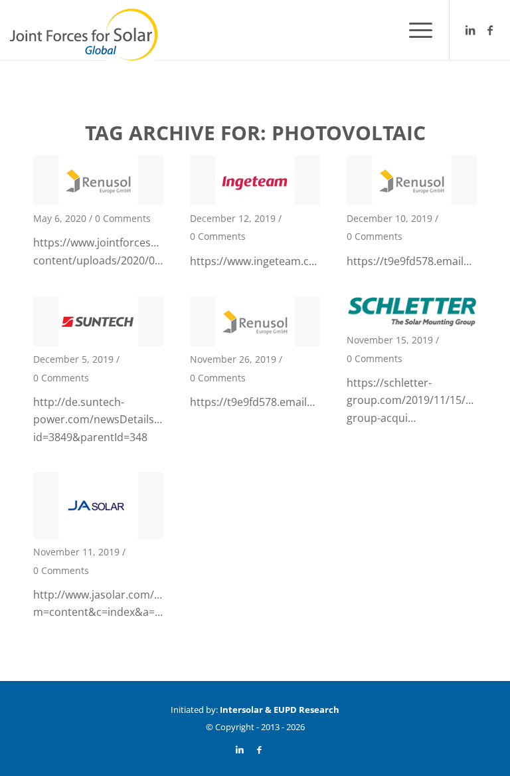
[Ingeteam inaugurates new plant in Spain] (255, 180)
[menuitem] (414, 30)
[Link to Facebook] (490, 30)
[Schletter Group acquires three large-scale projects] (412, 311)
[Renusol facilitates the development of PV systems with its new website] (98, 180)
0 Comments (123, 218)
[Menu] (414, 30)
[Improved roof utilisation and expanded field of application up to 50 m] (412, 180)
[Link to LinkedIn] (470, 30)
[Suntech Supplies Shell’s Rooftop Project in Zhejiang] (98, 321)
